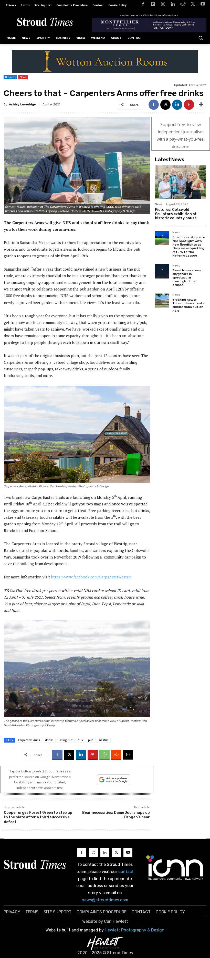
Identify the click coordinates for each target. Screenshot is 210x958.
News (23, 77)
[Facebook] (143, 5)
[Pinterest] (189, 105)
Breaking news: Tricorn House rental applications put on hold (188, 305)
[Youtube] (202, 5)
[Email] (128, 755)
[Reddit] (183, 5)
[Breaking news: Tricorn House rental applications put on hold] (162, 301)
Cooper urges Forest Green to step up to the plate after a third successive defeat (38, 817)
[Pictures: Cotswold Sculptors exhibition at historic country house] (180, 182)
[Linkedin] (173, 5)
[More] (201, 105)
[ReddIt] (116, 755)
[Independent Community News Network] (175, 867)
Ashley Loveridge (22, 104)
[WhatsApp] (104, 755)
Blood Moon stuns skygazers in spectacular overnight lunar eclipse (186, 278)
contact (126, 871)
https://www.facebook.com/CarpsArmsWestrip (91, 576)
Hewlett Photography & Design (134, 930)
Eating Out (65, 740)
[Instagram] (163, 5)
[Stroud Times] (45, 22)
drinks (49, 740)
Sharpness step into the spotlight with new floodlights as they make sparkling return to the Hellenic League (188, 246)
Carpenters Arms (29, 740)
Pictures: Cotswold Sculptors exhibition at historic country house (176, 214)
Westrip (104, 740)
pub (90, 740)
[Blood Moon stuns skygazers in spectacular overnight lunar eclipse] (162, 271)
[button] (200, 38)
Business (10, 77)
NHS (80, 740)
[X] (192, 5)
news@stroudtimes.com (105, 900)
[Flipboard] (153, 5)
